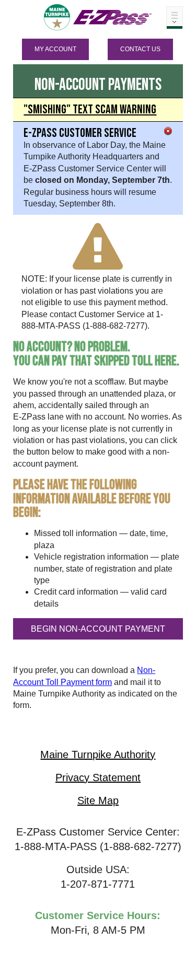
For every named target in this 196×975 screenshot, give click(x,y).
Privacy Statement (98, 777)
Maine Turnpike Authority (97, 754)
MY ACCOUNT (55, 49)
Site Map (98, 800)
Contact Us (140, 49)
